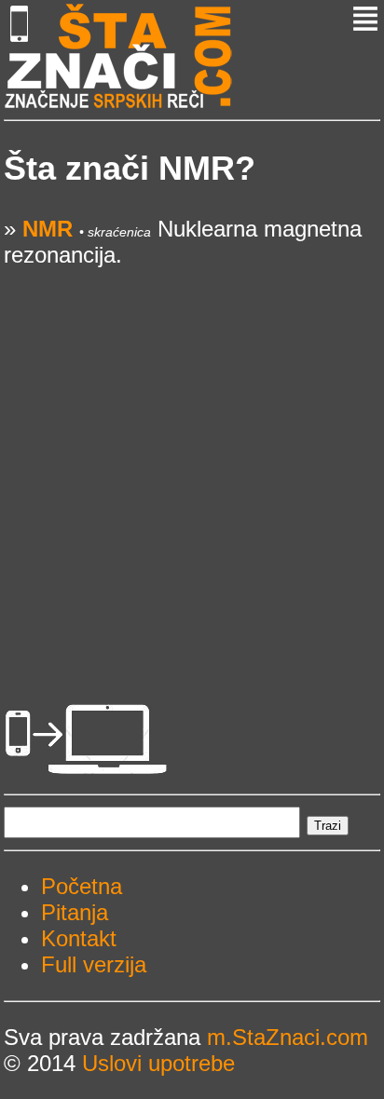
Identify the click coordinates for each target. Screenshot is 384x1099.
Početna (81, 886)
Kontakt (79, 938)
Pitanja (74, 912)
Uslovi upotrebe (158, 1063)
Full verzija (93, 964)
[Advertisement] (192, 460)
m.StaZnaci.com (287, 1037)
